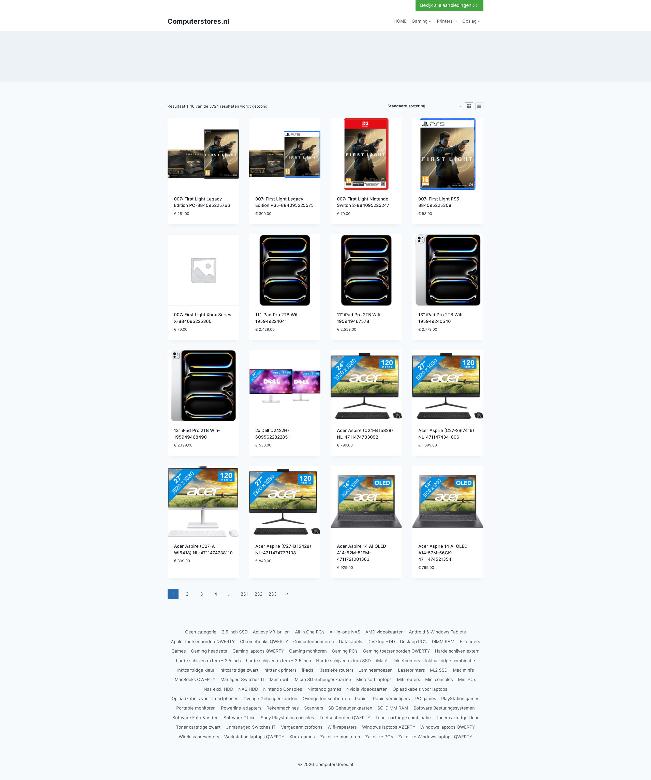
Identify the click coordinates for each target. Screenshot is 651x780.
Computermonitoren (313, 641)
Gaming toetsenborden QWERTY (396, 651)
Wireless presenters (199, 736)
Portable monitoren (196, 708)
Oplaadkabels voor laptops (420, 689)
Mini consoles (439, 679)
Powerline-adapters (241, 708)
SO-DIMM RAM (392, 708)
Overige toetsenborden (326, 698)
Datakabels (350, 641)
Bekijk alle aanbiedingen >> (449, 5)
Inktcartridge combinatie (450, 660)
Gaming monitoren (308, 651)
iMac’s (382, 660)
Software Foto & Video (195, 717)
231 (244, 594)
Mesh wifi (279, 679)
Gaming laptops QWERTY (258, 651)
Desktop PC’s (413, 641)
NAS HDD (248, 689)
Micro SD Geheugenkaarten (323, 679)
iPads (307, 670)
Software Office (240, 717)
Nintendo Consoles (282, 689)
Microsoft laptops (374, 679)
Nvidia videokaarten (367, 689)
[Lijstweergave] (479, 106)
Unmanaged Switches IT (251, 727)
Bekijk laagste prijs (195, 576)
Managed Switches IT (242, 679)
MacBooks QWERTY (195, 679)
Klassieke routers (335, 670)
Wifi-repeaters (342, 727)
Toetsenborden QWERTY (344, 717)
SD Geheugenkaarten (350, 708)
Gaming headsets (209, 651)
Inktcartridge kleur (195, 670)
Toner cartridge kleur (457, 717)
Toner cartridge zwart (198, 727)
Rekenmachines (283, 708)
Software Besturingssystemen (444, 708)
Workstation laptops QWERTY (254, 736)
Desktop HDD (381, 641)
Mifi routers (408, 679)
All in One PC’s (309, 631)
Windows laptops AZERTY (388, 727)
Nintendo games (324, 689)
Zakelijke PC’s (379, 736)
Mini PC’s (467, 679)
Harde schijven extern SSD (343, 660)
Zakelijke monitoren (340, 736)
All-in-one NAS (345, 631)
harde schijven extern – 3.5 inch (278, 660)
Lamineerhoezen (376, 670)
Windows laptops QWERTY (447, 727)
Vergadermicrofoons (301, 727)
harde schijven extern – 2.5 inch (208, 660)
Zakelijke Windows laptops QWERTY (435, 736)
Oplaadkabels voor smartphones (205, 698)
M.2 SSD (439, 670)
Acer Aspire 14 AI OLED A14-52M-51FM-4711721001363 (361, 553)
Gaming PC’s (345, 651)
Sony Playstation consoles (287, 717)
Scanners (313, 708)
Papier (361, 698)
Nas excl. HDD (218, 689)
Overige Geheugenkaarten (270, 698)
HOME (400, 21)
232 (258, 594)
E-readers (470, 641)
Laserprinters (411, 670)
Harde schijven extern (457, 651)
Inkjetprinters (407, 660)
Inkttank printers (280, 670)
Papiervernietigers (391, 698)
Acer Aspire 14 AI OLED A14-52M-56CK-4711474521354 (442, 553)
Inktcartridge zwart (238, 670)
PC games (425, 698)
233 (273, 594)
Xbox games (302, 736)
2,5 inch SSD (235, 631)
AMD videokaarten (384, 631)
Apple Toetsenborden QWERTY (203, 641)
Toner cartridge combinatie (403, 717)
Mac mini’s (463, 670)
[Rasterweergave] (469, 106)
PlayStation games (460, 698)
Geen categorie (200, 631)
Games (178, 651)
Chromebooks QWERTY (264, 641)
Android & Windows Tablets (437, 631)
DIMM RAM (443, 641)
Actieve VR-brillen (271, 631)
